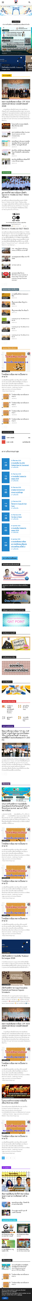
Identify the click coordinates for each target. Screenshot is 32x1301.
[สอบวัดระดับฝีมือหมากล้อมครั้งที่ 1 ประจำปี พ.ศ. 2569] (6, 161)
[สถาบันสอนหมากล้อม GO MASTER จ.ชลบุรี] (8, 1228)
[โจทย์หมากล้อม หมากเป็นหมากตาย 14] (16, 362)
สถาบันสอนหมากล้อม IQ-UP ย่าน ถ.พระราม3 (23, 1250)
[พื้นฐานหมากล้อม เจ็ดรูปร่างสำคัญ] (6, 304)
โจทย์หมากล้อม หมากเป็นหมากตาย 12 (14, 919)
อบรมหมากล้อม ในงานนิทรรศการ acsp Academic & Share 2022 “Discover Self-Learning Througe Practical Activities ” (20, 276)
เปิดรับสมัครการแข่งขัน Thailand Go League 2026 (15, 957)
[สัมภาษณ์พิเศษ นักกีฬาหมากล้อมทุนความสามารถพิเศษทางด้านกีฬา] (16, 1181)
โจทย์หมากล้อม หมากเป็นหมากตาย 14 (14, 375)
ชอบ (29, 437)
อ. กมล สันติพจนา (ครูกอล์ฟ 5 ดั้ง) (8, 1250)
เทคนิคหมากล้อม (5, 371)
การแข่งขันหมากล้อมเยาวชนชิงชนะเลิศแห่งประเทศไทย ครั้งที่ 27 (19, 544)
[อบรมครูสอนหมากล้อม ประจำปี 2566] (6, 259)
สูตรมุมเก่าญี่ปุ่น (10, 718)
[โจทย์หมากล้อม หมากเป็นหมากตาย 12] (6, 405)
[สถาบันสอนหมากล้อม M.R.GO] (23, 1228)
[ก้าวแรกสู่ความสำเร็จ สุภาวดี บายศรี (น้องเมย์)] (6, 1213)
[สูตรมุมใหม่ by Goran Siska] (20, 706)
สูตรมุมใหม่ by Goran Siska (26, 707)
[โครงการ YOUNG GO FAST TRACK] (16, 219)
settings (19, 1295)
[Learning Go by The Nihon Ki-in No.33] (6, 321)
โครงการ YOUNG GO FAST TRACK (15, 228)
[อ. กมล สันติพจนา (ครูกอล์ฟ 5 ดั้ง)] (8, 1243)
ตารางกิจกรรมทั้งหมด (10, 558)
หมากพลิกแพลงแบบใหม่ (26, 718)
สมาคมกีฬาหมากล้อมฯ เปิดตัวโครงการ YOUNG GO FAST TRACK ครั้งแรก (15, 194)
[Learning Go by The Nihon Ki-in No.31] (6, 337)
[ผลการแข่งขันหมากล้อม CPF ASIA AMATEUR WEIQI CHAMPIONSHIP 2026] (16, 89)
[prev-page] (3, 167)
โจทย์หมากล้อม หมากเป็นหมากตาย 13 (14, 882)
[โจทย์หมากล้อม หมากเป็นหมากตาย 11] (6, 413)
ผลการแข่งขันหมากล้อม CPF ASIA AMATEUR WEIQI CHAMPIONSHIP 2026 (16, 103)
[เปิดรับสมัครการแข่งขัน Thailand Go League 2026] (13, 63)
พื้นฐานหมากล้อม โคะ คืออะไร (20, 310)
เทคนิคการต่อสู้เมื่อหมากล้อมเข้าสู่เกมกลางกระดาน (10, 709)
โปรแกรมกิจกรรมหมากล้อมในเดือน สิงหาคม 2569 (20, 125)
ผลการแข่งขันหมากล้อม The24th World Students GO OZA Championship (21, 133)
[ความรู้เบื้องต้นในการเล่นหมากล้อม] (6, 296)
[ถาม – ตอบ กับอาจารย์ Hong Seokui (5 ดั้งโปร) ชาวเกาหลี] (6, 251)
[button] (3, 2)
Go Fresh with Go (16, 265)
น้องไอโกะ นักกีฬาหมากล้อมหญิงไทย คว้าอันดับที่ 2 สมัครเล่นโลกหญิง (21, 152)
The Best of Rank (16, 517)
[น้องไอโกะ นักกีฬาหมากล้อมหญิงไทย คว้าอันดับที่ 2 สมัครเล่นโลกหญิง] (6, 152)
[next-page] (6, 167)
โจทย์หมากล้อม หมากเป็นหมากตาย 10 (14, 1137)
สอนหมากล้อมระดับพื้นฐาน (5, 298)
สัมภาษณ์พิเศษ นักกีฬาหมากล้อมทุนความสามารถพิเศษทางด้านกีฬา (15, 1196)
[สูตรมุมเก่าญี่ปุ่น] (4, 717)
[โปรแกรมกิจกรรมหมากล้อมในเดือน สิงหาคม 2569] (6, 126)
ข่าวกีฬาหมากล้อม (6, 756)
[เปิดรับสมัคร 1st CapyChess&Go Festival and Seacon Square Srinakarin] (16, 978)
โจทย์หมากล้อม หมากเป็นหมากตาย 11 (14, 1064)
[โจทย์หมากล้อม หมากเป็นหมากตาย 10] (6, 421)
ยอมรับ (5, 1298)
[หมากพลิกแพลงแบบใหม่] (20, 717)
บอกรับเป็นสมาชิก (26, 442)
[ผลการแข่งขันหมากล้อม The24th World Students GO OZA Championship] (6, 134)
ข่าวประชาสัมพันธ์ (5, 40)
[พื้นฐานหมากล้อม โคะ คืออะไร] (6, 312)
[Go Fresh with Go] (6, 267)
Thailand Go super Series (8, 1097)
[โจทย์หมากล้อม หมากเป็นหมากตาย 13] (6, 397)
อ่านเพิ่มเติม (14, 467)
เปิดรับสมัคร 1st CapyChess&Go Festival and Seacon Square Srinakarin (15, 989)
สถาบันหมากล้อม (5, 1232)
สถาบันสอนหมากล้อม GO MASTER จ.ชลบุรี (8, 1235)
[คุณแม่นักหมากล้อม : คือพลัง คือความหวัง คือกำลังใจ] (6, 1204)
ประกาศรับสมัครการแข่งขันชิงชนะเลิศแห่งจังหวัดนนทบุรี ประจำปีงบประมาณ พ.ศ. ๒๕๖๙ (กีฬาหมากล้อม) (16, 806)
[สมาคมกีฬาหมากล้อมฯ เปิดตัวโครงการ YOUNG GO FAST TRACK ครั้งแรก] (16, 183)
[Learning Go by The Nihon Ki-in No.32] (6, 329)
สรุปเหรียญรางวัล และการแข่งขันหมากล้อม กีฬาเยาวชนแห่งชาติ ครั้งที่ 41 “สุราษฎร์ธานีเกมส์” (21, 143)
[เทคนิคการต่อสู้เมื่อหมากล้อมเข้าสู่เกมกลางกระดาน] (4, 706)
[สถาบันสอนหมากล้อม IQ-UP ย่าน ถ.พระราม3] (23, 1243)
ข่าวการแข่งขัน (5, 98)
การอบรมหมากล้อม (6, 189)
